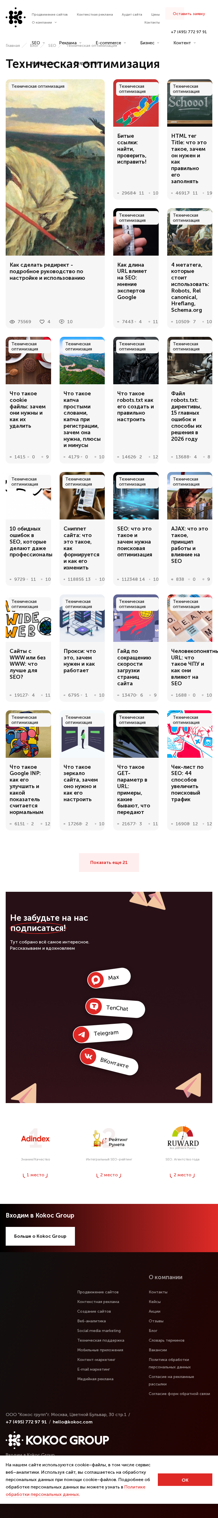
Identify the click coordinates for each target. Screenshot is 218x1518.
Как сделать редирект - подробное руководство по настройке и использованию (47, 271)
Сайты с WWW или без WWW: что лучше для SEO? (28, 664)
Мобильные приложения (100, 1350)
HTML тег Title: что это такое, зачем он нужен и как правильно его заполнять (189, 159)
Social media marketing (99, 1330)
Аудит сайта (132, 14)
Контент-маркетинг (96, 1359)
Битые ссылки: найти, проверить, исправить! (131, 149)
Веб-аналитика (91, 1321)
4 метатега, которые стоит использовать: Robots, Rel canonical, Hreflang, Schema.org (190, 288)
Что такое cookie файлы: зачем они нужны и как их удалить (28, 410)
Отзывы (156, 1321)
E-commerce (108, 42)
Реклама (68, 42)
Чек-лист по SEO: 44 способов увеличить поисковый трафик (187, 783)
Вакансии (158, 1350)
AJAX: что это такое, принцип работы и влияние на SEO (189, 545)
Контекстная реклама (95, 14)
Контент (182, 42)
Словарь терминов (167, 1340)
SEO (36, 42)
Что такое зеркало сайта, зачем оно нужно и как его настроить (81, 783)
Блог (153, 1330)
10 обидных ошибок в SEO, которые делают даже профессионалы (28, 542)
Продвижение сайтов (50, 14)
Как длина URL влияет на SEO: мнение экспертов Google (132, 281)
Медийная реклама (95, 1379)
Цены (155, 14)
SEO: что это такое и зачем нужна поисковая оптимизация (134, 542)
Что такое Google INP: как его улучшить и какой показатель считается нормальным (26, 790)
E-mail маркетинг (93, 1369)
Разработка (86, 63)
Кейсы (155, 1301)
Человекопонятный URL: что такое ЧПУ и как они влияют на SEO (190, 667)
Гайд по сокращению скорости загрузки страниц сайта (134, 667)
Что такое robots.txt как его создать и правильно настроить (135, 407)
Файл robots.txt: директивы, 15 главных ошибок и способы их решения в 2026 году (186, 416)
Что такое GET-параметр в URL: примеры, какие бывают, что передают (133, 790)
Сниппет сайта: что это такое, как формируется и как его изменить (81, 548)
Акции (154, 1311)
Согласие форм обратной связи (179, 1393)
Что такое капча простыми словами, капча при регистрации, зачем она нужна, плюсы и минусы (82, 419)
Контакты (152, 22)
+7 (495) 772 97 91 (189, 32)
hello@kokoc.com (73, 1422)
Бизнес (147, 42)
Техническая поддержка (100, 1340)
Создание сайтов (94, 1311)
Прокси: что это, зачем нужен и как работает (80, 661)
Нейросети (43, 63)
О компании (42, 22)
